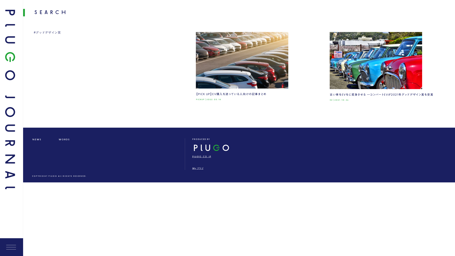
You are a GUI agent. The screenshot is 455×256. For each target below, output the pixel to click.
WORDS (64, 139)
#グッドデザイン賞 (47, 32)
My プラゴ (197, 168)
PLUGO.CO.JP (201, 157)
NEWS (36, 139)
